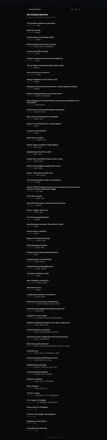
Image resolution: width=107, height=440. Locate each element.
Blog (72, 9)
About (76, 9)
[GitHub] (79, 9)
